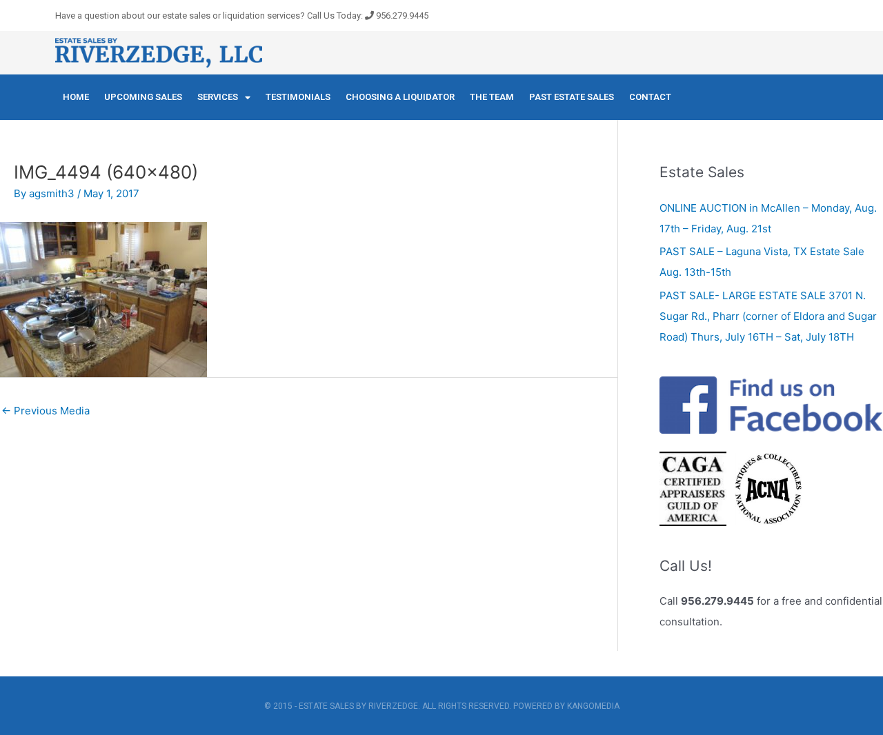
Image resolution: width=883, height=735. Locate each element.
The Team (492, 97)
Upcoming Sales (143, 97)
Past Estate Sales (571, 97)
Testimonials (298, 97)
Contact (650, 97)
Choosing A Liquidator (400, 97)
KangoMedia (593, 706)
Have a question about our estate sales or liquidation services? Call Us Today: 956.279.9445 (241, 15)
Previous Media (45, 410)
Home (76, 97)
